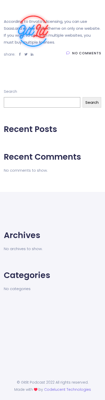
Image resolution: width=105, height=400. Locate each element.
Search (10, 91)
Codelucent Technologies (67, 389)
